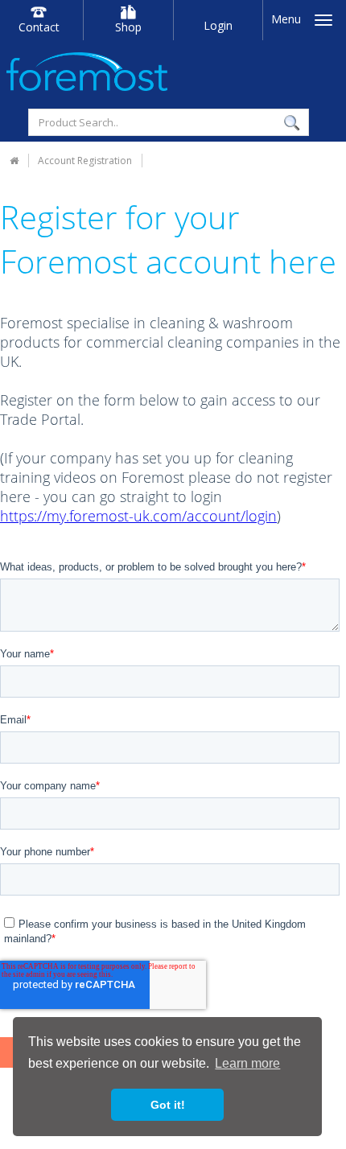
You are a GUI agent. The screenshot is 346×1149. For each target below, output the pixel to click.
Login (218, 25)
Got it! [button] (167, 1104)
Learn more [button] (247, 1063)
